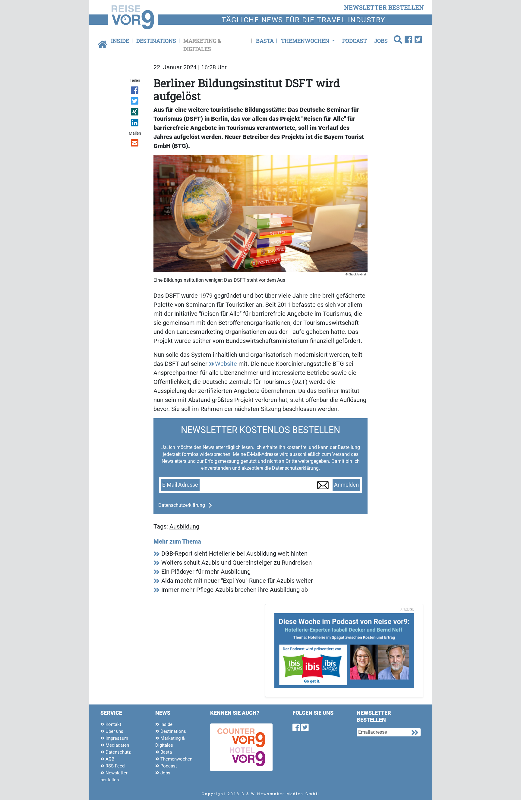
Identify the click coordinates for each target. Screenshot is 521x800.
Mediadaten (116, 745)
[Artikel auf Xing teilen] (135, 113)
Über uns (113, 731)
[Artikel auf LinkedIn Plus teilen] (135, 123)
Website (226, 363)
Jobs (381, 40)
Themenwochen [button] (305, 40)
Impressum (116, 738)
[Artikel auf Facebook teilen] (135, 91)
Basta (265, 40)
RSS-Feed (114, 766)
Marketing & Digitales (202, 44)
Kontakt (112, 724)
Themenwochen (175, 759)
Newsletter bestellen (114, 776)
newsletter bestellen (384, 7)
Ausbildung (184, 526)
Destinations (156, 40)
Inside (120, 40)
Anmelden (346, 485)
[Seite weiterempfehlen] (135, 144)
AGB (109, 759)
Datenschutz (117, 752)
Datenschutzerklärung (181, 505)
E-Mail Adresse (180, 485)
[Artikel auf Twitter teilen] (135, 102)
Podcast (354, 40)
